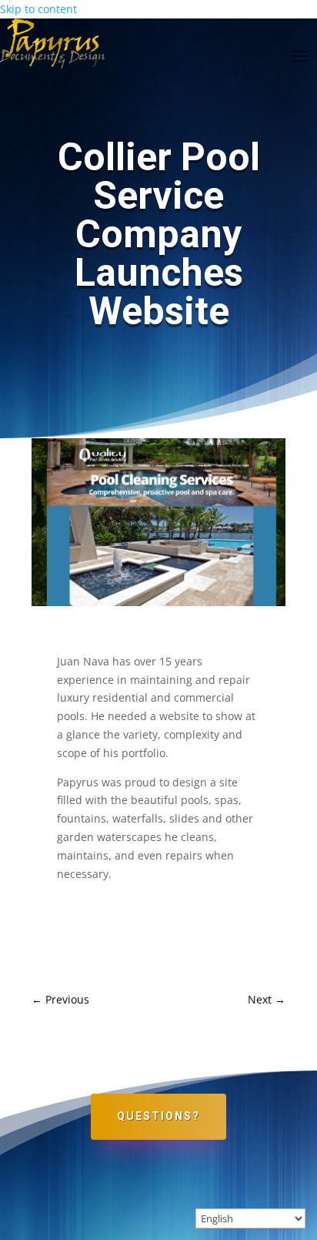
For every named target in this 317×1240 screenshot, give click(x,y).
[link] (60, 999)
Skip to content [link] (38, 9)
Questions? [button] (158, 1116)
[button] (300, 55)
